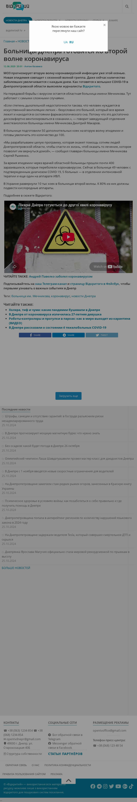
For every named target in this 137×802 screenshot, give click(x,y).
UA (66, 42)
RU (71, 42)
